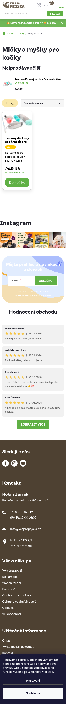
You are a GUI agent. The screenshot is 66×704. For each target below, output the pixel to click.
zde (50, 672)
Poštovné (8, 589)
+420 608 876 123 (22, 512)
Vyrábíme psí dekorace (18, 646)
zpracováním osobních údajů (34, 295)
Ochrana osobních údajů (19, 601)
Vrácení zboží (11, 583)
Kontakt (7, 653)
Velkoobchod (11, 614)
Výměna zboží (12, 570)
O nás (6, 640)
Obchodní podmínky (16, 595)
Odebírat (46, 281)
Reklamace (10, 577)
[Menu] (61, 5)
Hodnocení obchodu (33, 311)
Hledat (55, 13)
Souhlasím (33, 693)
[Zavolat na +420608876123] (39, 5)
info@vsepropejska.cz (25, 529)
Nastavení (33, 681)
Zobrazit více (33, 424)
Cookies (8, 608)
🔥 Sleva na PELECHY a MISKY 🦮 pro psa (31, 23)
